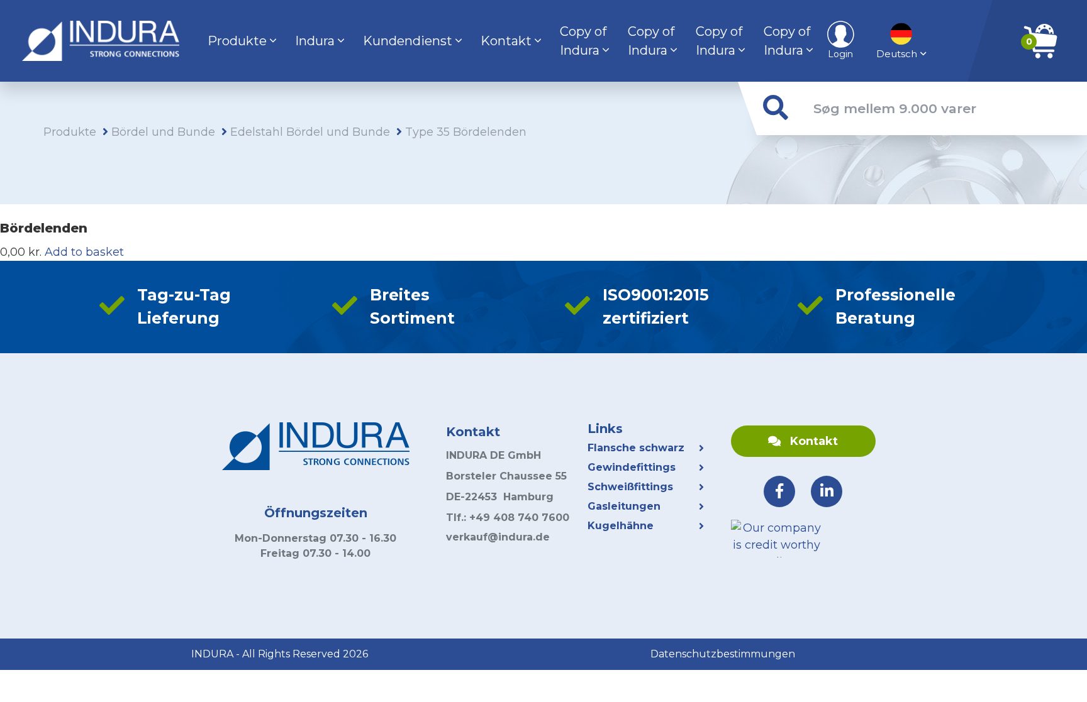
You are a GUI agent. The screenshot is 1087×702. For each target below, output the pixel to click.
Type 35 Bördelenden (466, 132)
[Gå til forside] (100, 41)
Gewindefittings (632, 467)
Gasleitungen (624, 506)
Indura (315, 40)
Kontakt (506, 40)
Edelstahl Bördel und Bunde (310, 132)
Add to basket (84, 252)
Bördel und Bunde (163, 132)
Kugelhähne (622, 526)
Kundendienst (407, 40)
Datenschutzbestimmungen (722, 654)
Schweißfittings (630, 487)
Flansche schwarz (636, 448)
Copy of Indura (583, 41)
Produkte (237, 40)
